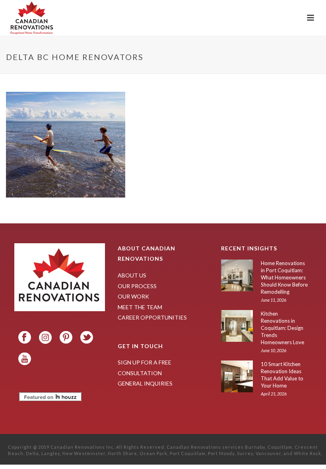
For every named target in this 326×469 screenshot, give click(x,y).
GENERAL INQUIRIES (145, 383)
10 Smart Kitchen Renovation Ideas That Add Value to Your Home (282, 375)
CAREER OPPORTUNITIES (152, 317)
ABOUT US (132, 275)
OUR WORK (133, 296)
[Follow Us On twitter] (86, 338)
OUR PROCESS (137, 286)
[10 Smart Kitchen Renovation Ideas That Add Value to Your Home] (237, 376)
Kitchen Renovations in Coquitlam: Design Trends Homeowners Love (282, 327)
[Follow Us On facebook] (24, 338)
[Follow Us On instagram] (45, 338)
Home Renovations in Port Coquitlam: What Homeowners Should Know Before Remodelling (284, 277)
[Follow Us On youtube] (24, 359)
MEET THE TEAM (140, 307)
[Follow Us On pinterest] (66, 338)
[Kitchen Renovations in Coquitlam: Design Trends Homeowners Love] (237, 326)
